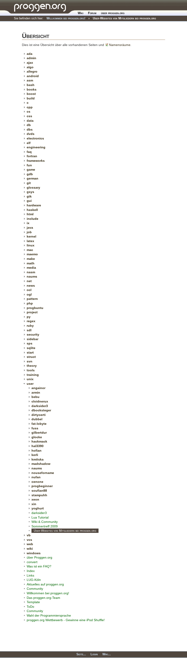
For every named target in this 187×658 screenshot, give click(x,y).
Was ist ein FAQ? (39, 566)
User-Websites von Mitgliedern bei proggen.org (124, 18)
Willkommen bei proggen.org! (66, 18)
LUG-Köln (34, 580)
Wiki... (106, 654)
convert (32, 562)
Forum (92, 13)
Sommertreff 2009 (44, 526)
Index (31, 571)
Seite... (81, 654)
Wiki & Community (44, 522)
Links (30, 575)
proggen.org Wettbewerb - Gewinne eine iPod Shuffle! (66, 620)
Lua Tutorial (40, 517)
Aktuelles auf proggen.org (45, 584)
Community (35, 588)
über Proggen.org (39, 557)
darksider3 (39, 513)
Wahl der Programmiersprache (49, 615)
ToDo (30, 606)
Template (33, 602)
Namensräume (119, 45)
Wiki (80, 13)
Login (94, 654)
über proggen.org (113, 13)
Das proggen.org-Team (43, 598)
